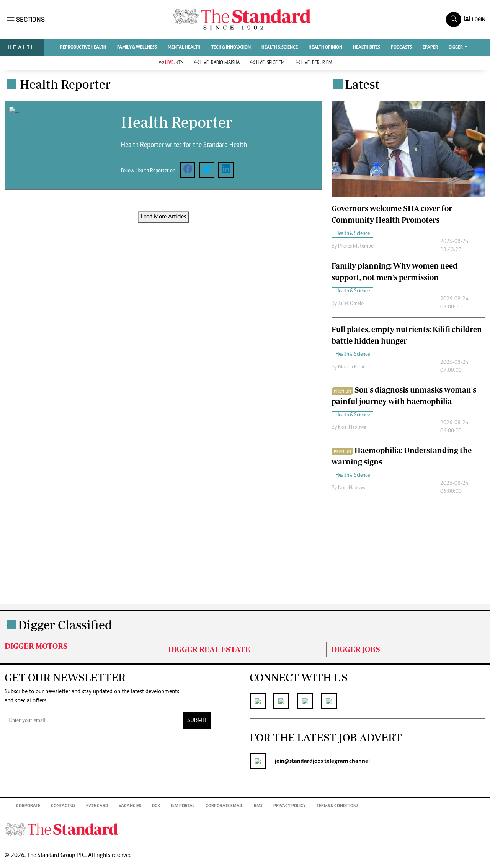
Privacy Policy (289, 806)
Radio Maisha (220, 62)
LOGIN (477, 19)
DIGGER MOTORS (36, 646)
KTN (174, 62)
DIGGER (456, 47)
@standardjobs (303, 761)
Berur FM (316, 62)
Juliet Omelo (351, 303)
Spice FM (270, 62)
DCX (156, 806)
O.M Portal (183, 806)
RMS (258, 806)
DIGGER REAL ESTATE (209, 649)
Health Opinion (325, 47)
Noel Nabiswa (352, 427)
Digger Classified (65, 625)
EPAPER (430, 47)
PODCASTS (401, 47)
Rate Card (97, 806)
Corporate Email (224, 806)
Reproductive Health (83, 47)
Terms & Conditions (338, 806)
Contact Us (63, 806)
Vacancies (130, 806)
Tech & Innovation (231, 47)
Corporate (28, 806)
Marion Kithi (351, 367)
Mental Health (184, 47)
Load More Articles (163, 217)
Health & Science (279, 47)
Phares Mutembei (356, 246)
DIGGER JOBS (355, 649)
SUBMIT (197, 720)
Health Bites (366, 47)
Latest (362, 84)
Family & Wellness (137, 47)
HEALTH (22, 47)
